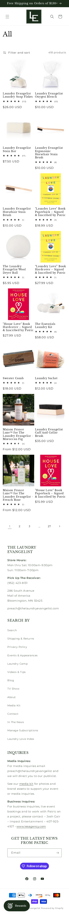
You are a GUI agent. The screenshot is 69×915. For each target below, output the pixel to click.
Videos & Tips (16, 672)
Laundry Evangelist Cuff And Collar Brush (49, 433)
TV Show (13, 688)
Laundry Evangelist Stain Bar (17, 149)
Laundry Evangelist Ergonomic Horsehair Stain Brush (49, 152)
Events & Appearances (22, 655)
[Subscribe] (57, 852)
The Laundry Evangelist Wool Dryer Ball (14, 269)
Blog (10, 680)
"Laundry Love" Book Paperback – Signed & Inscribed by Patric (50, 212)
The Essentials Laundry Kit (45, 325)
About (11, 697)
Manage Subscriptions (22, 730)
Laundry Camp (17, 663)
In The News (15, 722)
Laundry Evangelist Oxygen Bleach (49, 95)
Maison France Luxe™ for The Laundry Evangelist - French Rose (18, 495)
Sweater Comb (13, 378)
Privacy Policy (17, 647)
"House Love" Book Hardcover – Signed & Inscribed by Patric (18, 327)
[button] (7, 17)
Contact (12, 713)
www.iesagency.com (31, 826)
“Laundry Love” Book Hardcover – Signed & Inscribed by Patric (50, 269)
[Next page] (59, 526)
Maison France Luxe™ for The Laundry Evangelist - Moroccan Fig (18, 434)
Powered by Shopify (52, 908)
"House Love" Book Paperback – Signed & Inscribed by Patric (50, 493)
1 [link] (9, 526)
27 (49, 526)
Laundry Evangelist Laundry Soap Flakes (18, 95)
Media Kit (13, 705)
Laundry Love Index (20, 739)
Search (12, 630)
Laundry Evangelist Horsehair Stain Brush (17, 212)
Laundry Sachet (46, 378)
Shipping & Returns (20, 638)
